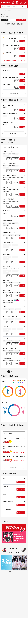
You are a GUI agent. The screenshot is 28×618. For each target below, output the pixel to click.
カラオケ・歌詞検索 (7, 10)
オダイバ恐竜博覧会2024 (13, 268)
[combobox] (15, 147)
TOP (2, 10)
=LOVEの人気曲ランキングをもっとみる (14, 60)
